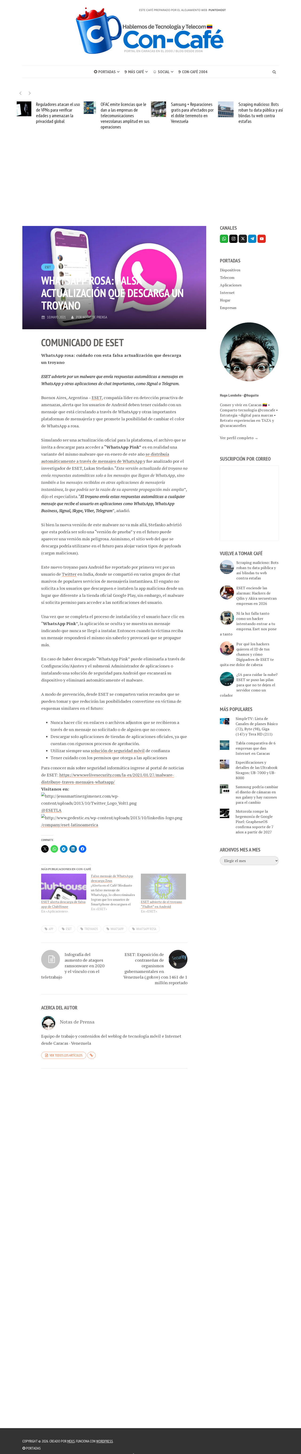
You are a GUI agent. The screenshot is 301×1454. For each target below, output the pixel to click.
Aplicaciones (231, 285)
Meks (71, 1441)
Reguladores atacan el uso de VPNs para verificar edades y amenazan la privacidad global (58, 112)
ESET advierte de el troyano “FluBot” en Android (161, 904)
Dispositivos (230, 270)
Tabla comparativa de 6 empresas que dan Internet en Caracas (256, 748)
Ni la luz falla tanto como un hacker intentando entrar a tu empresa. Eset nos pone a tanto (248, 624)
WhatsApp (117, 929)
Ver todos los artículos (66, 1055)
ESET (48, 267)
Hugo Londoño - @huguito (239, 395)
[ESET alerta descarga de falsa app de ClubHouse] (63, 887)
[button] (30, 93)
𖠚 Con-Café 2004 (192, 71)
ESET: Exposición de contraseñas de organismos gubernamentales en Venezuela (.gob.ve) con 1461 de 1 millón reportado (155, 968)
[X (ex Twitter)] (243, 239)
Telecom (227, 277)
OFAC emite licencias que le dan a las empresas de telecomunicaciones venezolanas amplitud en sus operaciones (125, 115)
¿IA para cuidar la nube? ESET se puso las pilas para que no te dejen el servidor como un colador (248, 685)
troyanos (91, 929)
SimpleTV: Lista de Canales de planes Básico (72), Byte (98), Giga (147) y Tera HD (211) (257, 726)
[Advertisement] (150, 186)
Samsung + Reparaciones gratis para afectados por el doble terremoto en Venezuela (192, 112)
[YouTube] (261, 239)
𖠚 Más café (134, 71)
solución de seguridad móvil (118, 750)
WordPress (104, 1441)
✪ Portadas (105, 71)
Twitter (69, 574)
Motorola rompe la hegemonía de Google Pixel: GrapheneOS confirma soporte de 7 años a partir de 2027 (254, 822)
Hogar (225, 300)
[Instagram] (233, 239)
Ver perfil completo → (239, 437)
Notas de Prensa (95, 317)
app (51, 929)
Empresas (228, 307)
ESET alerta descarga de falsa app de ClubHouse (63, 904)
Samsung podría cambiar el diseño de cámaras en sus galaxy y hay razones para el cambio (257, 794)
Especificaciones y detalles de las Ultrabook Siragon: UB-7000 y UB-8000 (256, 770)
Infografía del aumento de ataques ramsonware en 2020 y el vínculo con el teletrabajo (72, 966)
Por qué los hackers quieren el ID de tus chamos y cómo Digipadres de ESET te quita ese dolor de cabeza (247, 654)
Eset (69, 929)
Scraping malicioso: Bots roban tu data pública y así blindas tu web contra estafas (260, 112)
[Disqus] (114, 1137)
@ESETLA (51, 810)
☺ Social (161, 71)
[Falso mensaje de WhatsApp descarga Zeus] (116, 892)
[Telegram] (252, 239)
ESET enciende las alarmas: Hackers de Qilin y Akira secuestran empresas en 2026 (256, 595)
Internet (227, 292)
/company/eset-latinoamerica (69, 824)
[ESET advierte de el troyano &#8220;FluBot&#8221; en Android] (163, 887)
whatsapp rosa (146, 929)
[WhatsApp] (224, 239)
